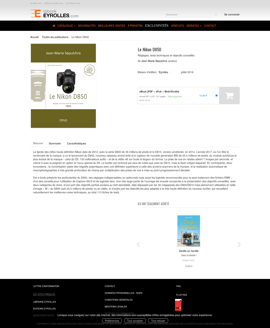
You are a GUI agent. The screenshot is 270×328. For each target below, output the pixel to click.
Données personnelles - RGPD (124, 292)
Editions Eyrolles (44, 308)
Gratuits (177, 25)
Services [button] (193, 25)
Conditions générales (119, 299)
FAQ (178, 286)
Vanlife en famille (189, 251)
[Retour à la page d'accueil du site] (54, 13)
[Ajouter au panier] (229, 95)
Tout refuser (158, 320)
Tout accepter (135, 320)
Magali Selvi (189, 260)
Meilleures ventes (111, 25)
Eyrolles (163, 72)
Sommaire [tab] (55, 143)
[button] (63, 86)
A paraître (135, 25)
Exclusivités (156, 25)
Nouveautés (87, 25)
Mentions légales (116, 306)
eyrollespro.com (73, 2)
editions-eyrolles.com (53, 2)
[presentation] (138, 244)
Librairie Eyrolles (44, 301)
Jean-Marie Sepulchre (154, 61)
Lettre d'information (46, 286)
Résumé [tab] (38, 143)
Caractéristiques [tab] (76, 143)
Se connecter (232, 14)
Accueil (34, 37)
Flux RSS (181, 294)
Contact (210, 25)
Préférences (112, 320)
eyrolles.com (36, 2)
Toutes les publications (55, 37)
